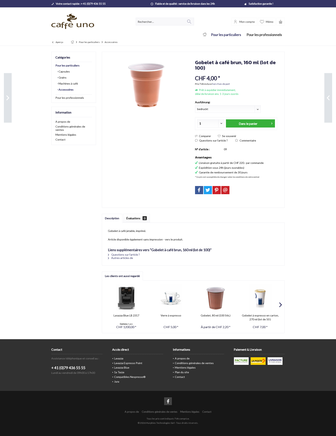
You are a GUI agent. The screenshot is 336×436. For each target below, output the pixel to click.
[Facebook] (199, 190)
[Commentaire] (236, 73)
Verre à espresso (171, 315)
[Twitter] (208, 190)
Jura (116, 381)
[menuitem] (280, 21)
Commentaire (247, 140)
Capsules (64, 71)
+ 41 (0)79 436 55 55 (68, 367)
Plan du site (182, 372)
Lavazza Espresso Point (128, 363)
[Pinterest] (217, 190)
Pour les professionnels (69, 97)
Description (112, 218)
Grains (62, 77)
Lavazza (118, 358)
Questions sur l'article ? (213, 140)
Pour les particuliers (67, 65)
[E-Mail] (225, 190)
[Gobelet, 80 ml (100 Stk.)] (215, 298)
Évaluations (135, 218)
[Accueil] (204, 35)
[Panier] (280, 21)
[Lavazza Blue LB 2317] (126, 298)
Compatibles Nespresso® (130, 376)
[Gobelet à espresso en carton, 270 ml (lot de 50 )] (260, 298)
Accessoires (66, 89)
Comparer (204, 136)
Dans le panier (248, 123)
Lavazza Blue (121, 367)
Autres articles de (122, 258)
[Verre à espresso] (171, 298)
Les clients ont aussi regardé (122, 276)
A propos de (62, 121)
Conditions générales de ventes (70, 128)
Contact (60, 139)
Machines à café (68, 83)
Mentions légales (65, 134)
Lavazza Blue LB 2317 (126, 315)
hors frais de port (221, 83)
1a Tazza (119, 372)
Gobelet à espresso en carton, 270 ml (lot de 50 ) (260, 317)
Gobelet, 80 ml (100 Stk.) (215, 315)
